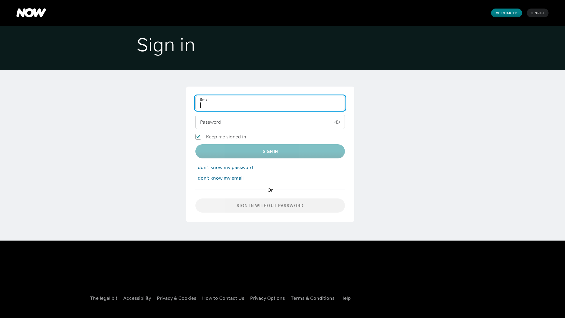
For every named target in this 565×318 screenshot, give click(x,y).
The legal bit (103, 298)
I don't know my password (224, 167)
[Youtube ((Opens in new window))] (455, 297)
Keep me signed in (226, 137)
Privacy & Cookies (176, 298)
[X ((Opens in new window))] (424, 297)
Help (345, 298)
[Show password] (337, 122)
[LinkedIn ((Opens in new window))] (470, 297)
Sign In (537, 13)
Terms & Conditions (313, 298)
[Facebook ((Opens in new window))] (409, 297)
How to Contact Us (223, 298)
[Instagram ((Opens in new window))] (439, 297)
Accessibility (137, 298)
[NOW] (31, 13)
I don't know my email (219, 178)
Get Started (507, 13)
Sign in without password (270, 205)
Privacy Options (267, 298)
